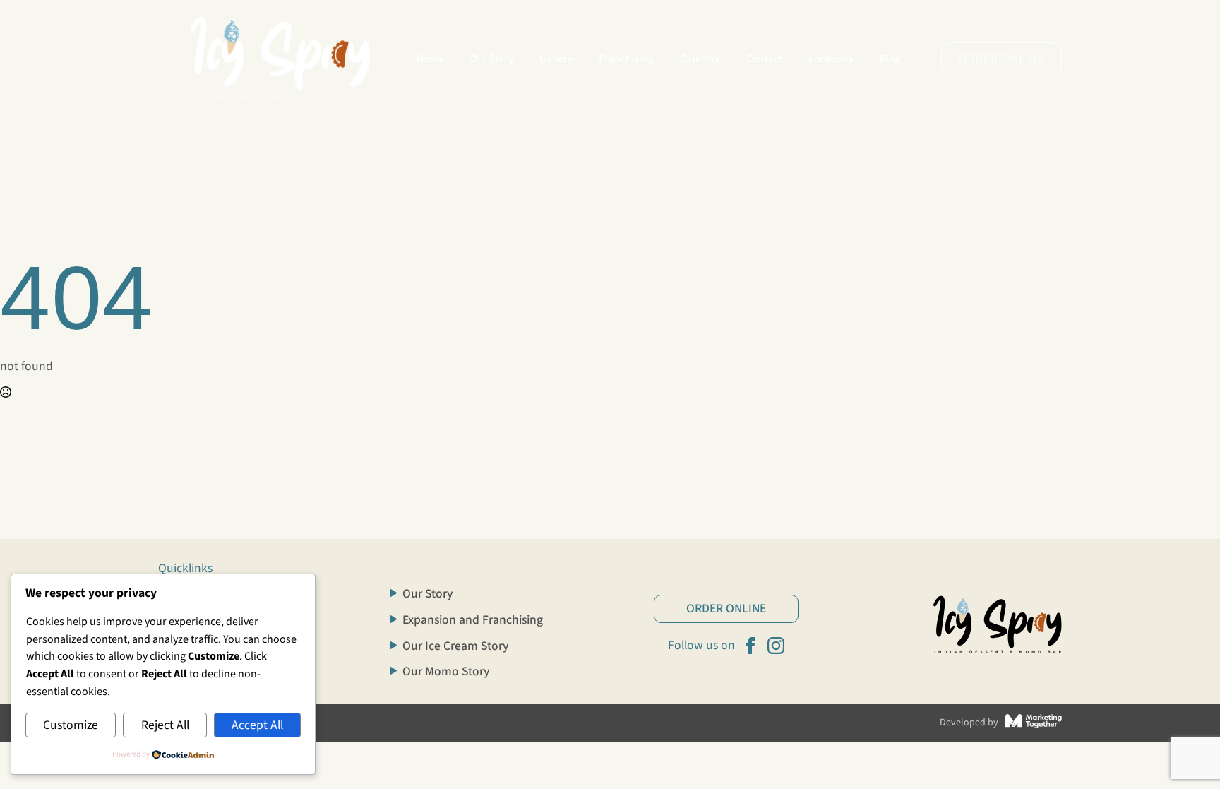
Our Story (491, 58)
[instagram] (775, 645)
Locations (831, 58)
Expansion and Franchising (472, 620)
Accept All (257, 725)
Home (430, 58)
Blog (890, 58)
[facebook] (750, 645)
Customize (70, 725)
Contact (764, 58)
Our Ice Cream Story (455, 646)
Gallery (556, 58)
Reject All (165, 725)
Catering (700, 58)
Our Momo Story (445, 671)
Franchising (626, 58)
